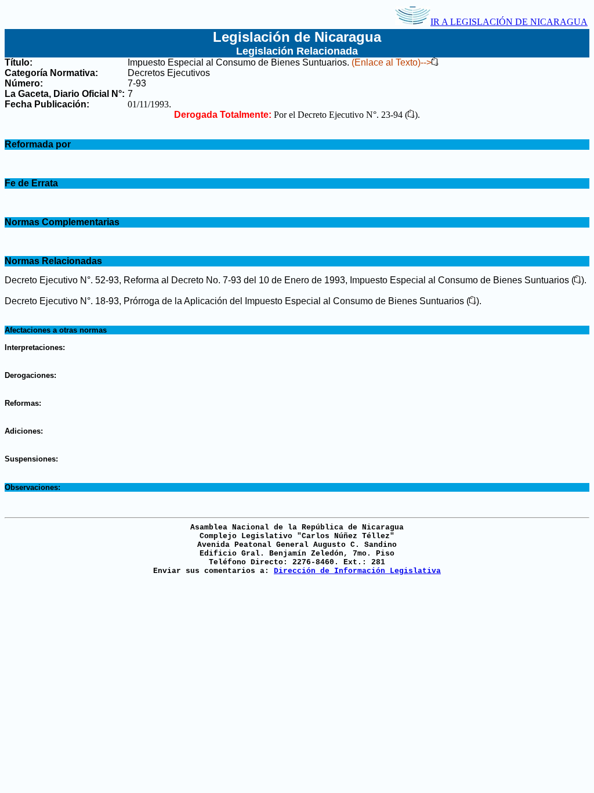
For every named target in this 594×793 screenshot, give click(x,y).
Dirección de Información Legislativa (357, 571)
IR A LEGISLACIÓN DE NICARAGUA (509, 22)
